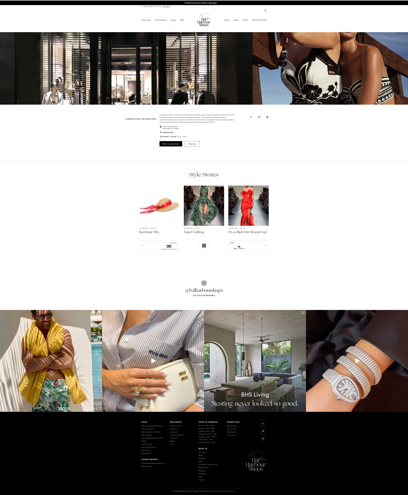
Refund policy (232, 432)
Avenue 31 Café (175, 426)
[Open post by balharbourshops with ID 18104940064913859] (51, 361)
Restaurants (145, 450)
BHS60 (245, 20)
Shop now (192, 144)
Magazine (202, 471)
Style (182, 20)
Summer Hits (149, 232)
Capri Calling (194, 232)
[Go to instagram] (263, 431)
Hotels (200, 461)
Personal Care (146, 453)
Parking (201, 480)
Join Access (166, 6)
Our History (202, 452)
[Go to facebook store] (251, 117)
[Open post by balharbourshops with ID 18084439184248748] (255, 361)
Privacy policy (232, 426)
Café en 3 (173, 429)
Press (200, 477)
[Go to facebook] (263, 423)
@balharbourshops (204, 290)
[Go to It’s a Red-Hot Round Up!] (248, 187)
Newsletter (202, 474)
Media (200, 455)
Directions (202, 458)
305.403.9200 (146, 466)
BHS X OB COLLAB (259, 20)
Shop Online (146, 20)
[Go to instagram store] (259, 117)
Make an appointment (171, 144)
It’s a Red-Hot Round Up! (247, 232)
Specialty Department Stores (151, 426)
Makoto (173, 441)
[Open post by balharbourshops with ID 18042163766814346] (153, 361)
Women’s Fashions (147, 429)
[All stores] (204, 245)
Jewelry (144, 441)
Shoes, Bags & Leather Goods (151, 438)
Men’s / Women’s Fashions (150, 432)
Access (236, 20)
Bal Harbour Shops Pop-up (208, 464)
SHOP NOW (222, 3)
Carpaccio (173, 432)
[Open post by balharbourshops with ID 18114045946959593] (357, 361)
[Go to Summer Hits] (159, 187)
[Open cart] (265, 10)
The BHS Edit (143, 228)
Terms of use (231, 435)
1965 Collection (203, 467)
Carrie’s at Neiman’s (177, 435)
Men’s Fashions (146, 435)
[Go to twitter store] (267, 117)
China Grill (173, 438)
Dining (173, 20)
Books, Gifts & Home (148, 447)
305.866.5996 (168, 132)
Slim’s (172, 444)
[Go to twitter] (263, 438)
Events (226, 20)
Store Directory (161, 20)
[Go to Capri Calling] (204, 187)
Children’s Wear (146, 444)
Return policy (231, 429)
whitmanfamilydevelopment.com (153, 463)
